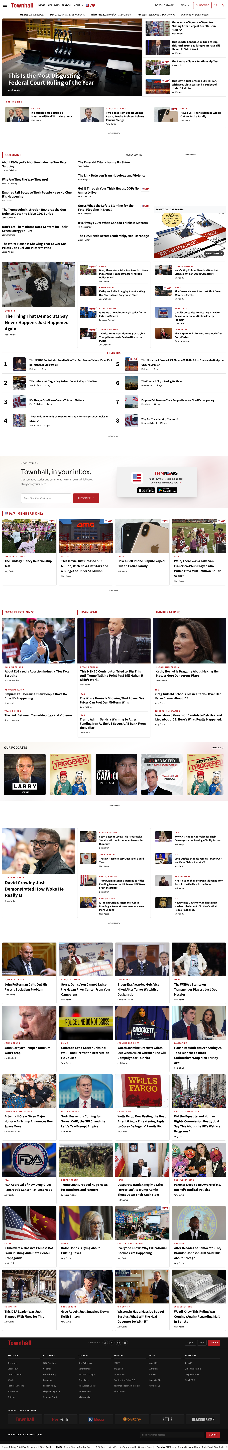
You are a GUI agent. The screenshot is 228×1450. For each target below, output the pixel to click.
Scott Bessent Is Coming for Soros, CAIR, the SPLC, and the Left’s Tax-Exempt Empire (83, 1121)
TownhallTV (13, 1391)
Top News (12, 1363)
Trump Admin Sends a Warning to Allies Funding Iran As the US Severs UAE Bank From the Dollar (113, 723)
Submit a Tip (155, 1380)
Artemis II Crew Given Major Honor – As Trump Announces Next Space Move (29, 1121)
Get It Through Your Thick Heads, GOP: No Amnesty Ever (108, 190)
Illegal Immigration (51, 1391)
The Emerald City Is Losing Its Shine (104, 162)
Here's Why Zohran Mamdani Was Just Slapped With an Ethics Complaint (196, 272)
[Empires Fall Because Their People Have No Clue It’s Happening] (131, 401)
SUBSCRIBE (202, 5)
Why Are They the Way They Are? (25, 179)
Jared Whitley (86, 707)
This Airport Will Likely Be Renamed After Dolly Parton (198, 335)
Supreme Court (50, 1397)
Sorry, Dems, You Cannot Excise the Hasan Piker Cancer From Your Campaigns (85, 989)
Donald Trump (49, 1374)
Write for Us (154, 1385)
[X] (105, 1342)
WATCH (66, 5)
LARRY (117, 1363)
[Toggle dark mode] (223, 5)
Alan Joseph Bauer (87, 1385)
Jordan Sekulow (12, 680)
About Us (153, 1363)
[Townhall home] (19, 1342)
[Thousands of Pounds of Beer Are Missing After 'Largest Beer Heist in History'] (19, 420)
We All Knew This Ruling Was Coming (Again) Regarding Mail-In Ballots (197, 1316)
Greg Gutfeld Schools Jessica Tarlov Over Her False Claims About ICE (188, 696)
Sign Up (213, 1434)
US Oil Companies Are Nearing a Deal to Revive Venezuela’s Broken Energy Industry (197, 316)
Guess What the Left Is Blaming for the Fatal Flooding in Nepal (106, 207)
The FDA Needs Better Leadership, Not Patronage (113, 236)
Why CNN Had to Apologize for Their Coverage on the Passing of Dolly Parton (197, 838)
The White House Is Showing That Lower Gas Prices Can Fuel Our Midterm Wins (34, 246)
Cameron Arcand (107, 320)
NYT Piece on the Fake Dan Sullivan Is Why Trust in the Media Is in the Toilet (199, 882)
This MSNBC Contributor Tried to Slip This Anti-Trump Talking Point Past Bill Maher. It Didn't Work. (111, 675)
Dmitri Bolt (179, 323)
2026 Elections (49, 1363)
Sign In (190, 1342)
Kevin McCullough (149, 423)
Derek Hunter (84, 1368)
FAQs (202, 1342)
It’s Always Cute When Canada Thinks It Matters (113, 223)
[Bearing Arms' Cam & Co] (116, 774)
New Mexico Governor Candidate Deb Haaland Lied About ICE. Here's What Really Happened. (188, 717)
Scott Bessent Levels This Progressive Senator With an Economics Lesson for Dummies (121, 840)
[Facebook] (118, 1342)
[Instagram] (112, 1342)
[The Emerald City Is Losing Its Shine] (131, 383)
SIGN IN (185, 5)
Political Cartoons (170, 209)
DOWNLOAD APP (164, 5)
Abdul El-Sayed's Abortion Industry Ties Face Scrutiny (34, 164)
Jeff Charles (10, 994)
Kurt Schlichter (36, 404)
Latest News (13, 1368)
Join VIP (214, 1342)
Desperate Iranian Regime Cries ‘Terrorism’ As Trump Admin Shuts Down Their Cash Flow (140, 1189)
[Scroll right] (223, 771)
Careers (152, 1374)
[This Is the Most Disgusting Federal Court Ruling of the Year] (19, 383)
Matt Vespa (104, 281)
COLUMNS (54, 5)
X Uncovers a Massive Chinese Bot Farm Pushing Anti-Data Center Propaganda (29, 1253)
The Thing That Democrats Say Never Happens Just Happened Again (37, 322)
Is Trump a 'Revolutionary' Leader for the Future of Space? (122, 314)
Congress (47, 1368)
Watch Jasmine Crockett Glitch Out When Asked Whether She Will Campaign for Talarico (142, 1053)
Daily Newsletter (192, 1374)
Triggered (118, 1368)
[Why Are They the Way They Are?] (131, 420)
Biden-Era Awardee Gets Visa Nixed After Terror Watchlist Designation (139, 989)
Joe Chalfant (10, 334)
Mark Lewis (146, 404)
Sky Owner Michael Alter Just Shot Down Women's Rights (198, 293)
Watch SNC (190, 1380)
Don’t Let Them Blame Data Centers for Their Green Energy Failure (35, 229)
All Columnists (85, 1397)
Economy (47, 1380)
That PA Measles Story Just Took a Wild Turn (121, 860)
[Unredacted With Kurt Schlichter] (162, 774)
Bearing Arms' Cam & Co (125, 1380)
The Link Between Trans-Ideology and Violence (111, 175)
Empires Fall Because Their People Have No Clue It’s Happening (37, 194)
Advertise (153, 1368)
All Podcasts (119, 1391)
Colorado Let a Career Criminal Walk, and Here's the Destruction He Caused (85, 1053)
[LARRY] (25, 774)
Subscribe (84, 498)
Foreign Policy (49, 1385)
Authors (11, 1397)
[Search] (216, 5)
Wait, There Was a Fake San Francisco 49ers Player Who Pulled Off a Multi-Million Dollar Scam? (123, 274)
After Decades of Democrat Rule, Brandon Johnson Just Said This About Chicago (197, 1253)
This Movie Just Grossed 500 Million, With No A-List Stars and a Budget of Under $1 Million (84, 566)
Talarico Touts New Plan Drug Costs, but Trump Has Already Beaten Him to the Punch (122, 337)
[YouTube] (125, 1342)
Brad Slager (84, 1380)
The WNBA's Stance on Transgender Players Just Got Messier (195, 989)
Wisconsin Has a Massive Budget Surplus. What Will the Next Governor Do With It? (141, 1316)
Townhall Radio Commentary (127, 1385)
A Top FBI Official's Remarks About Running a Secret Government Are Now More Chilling (121, 906)
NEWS (41, 5)
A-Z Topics (49, 1355)
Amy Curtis (179, 277)
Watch (11, 1380)
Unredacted (119, 1374)
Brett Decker (147, 385)
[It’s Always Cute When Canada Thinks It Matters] (19, 401)
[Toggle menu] (5, 5)
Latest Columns (15, 1374)
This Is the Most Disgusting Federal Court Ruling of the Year (51, 79)
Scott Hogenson (12, 720)
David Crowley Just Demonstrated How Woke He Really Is (34, 889)
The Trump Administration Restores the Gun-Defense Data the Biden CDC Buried (34, 211)
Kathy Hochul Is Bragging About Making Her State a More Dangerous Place (122, 293)
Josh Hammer (85, 1391)
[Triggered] (70, 774)
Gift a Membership (193, 1368)
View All (217, 747)
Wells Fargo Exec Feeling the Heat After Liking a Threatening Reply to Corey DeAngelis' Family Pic (142, 1121)
